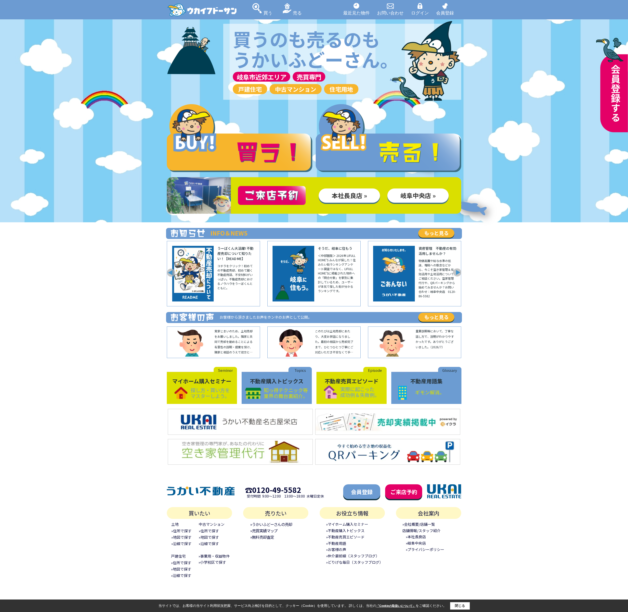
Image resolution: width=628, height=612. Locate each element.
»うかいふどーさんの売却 (271, 524)
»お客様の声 (336, 549)
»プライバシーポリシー (425, 549)
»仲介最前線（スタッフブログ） (352, 555)
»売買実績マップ (263, 531)
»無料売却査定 (262, 537)
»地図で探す (181, 537)
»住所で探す (181, 530)
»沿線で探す (181, 543)
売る (297, 13)
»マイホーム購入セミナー (347, 524)
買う (267, 13)
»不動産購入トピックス (345, 530)
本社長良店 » (349, 195)
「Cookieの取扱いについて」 (396, 606)
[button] (171, 272)
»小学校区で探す (212, 562)
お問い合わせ (390, 13)
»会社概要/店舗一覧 (418, 524)
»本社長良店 (416, 536)
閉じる (460, 606)
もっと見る (436, 233)
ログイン (420, 13)
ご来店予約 (403, 492)
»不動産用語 (336, 543)
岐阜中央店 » (418, 195)
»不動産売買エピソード (345, 536)
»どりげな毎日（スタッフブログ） (354, 562)
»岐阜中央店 (416, 543)
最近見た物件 (356, 13)
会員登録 (445, 13)
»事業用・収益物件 (214, 556)
